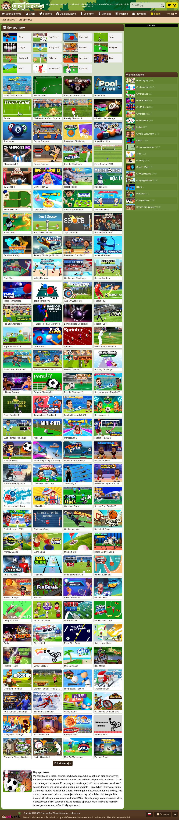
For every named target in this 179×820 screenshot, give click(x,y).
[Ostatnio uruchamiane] (175, 5)
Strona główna (13, 13)
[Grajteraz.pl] (22, 5)
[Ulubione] (169, 5)
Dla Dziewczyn (68, 13)
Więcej (170, 13)
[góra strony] (175, 814)
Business (164, 814)
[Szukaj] (162, 5)
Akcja (32, 13)
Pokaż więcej (61, 763)
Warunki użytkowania (33, 817)
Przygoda (141, 13)
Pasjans (123, 13)
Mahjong (106, 13)
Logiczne (89, 13)
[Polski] (149, 814)
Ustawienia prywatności (118, 817)
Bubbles (47, 13)
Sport (157, 13)
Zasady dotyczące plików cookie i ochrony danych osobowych (75, 817)
